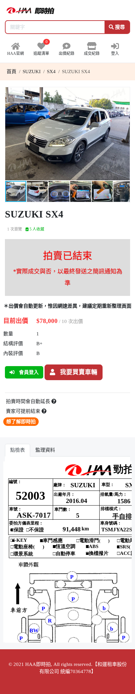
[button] (124, 93)
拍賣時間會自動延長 (28, 401)
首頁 (11, 71)
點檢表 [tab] (17, 450)
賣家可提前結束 (24, 411)
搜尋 (119, 27)
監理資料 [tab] (45, 450)
